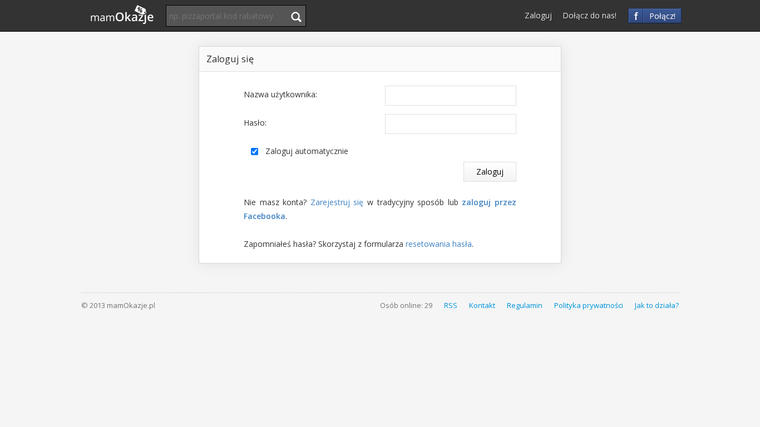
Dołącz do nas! (589, 15)
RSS (450, 305)
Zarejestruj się (337, 202)
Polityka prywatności (588, 305)
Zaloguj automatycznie (306, 151)
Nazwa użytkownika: (280, 94)
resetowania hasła (439, 244)
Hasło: (255, 122)
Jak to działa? (657, 305)
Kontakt (482, 305)
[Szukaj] (296, 17)
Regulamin (524, 305)
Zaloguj (538, 15)
